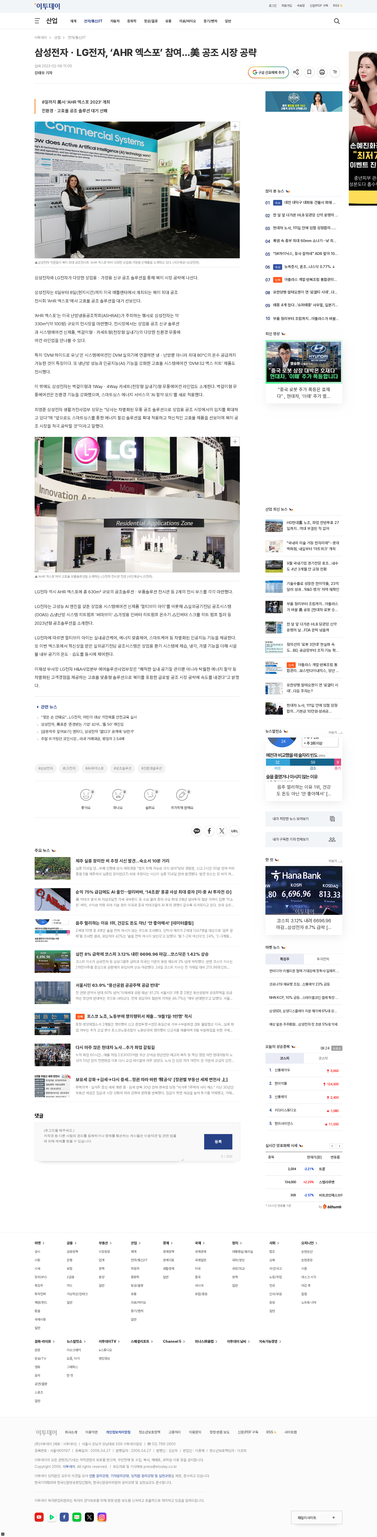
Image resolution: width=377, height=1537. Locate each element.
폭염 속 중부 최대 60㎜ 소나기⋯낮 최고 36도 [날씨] (314, 240)
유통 (168, 21)
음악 (37, 1375)
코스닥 (323, 1058)
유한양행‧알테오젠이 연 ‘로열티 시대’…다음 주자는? (312, 292)
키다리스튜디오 (285, 1110)
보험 (69, 1269)
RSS (336, 5)
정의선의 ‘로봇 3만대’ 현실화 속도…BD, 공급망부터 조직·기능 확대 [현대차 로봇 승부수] (313, 650)
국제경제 (200, 1252)
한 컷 (70, 1375)
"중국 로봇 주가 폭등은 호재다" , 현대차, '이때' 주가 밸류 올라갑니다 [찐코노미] (304, 396)
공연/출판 (41, 1384)
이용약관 (91, 1432)
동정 (272, 1302)
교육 (272, 1260)
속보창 (301, 5)
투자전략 (323, 959)
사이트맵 (290, 1432)
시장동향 (104, 1252)
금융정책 (72, 1252)
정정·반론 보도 (220, 1432)
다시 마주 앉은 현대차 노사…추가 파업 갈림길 (115, 1047)
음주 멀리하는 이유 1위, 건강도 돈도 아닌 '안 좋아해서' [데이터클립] (135, 923)
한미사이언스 (284, 1123)
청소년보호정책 (149, 1432)
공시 (37, 1252)
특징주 (284, 959)
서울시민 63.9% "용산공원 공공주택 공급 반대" (118, 985)
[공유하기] (297, 72)
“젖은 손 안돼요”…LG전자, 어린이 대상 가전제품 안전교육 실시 (89, 717)
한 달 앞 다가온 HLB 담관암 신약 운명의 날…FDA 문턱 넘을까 (320, 215)
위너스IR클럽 (204, 1341)
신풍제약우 (282, 1070)
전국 (272, 1285)
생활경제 (168, 1269)
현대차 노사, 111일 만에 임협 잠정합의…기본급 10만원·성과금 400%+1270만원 (312, 711)
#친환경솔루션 (151, 768)
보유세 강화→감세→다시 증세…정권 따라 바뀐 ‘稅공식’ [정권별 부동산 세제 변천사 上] (152, 1079)
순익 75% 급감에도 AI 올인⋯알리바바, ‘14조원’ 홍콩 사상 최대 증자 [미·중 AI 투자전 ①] (154, 892)
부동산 (103, 1243)
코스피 (284, 1058)
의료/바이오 (187, 21)
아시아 (199, 1285)
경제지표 (168, 1260)
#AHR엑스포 (94, 768)
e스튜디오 (105, 1350)
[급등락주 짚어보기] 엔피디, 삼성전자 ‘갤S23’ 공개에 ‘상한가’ (87, 731)
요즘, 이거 (73, 1358)
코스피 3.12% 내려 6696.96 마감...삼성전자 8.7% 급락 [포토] (304, 927)
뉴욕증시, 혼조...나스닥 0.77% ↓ (305, 266)
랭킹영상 (104, 1358)
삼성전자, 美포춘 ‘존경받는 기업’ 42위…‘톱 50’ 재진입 (82, 724)
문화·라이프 (43, 1341)
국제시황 (40, 1319)
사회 (272, 1243)
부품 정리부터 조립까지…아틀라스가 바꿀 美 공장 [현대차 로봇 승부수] (312, 610)
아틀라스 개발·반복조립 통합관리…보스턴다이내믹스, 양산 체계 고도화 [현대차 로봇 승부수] (313, 670)
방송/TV (40, 1358)
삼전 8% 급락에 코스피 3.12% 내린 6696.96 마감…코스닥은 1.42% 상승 (142, 954)
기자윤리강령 (120, 1476)
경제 (166, 1243)
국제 (198, 1243)
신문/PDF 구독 (319, 5)
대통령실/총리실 (242, 1252)
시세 (37, 1269)
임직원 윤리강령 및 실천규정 (151, 1476)
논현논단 (307, 1252)
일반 (228, 21)
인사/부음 (275, 1294)
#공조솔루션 (122, 768)
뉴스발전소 (74, 1341)
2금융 (70, 1277)
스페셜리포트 (140, 1341)
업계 (101, 1260)
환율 (37, 1311)
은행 (69, 1260)
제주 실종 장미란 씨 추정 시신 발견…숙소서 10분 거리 (123, 860)
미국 (198, 1269)
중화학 (131, 21)
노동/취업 (275, 1277)
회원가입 (287, 5)
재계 (73, 21)
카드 (69, 1285)
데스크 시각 (308, 1277)
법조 (272, 1252)
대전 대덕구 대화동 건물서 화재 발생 (307, 202)
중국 (198, 1277)
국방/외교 (238, 1269)
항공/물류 (151, 21)
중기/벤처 (210, 21)
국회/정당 (238, 1260)
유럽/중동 (201, 1294)
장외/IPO (41, 1277)
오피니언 (307, 1243)
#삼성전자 (45, 768)
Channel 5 (172, 1341)
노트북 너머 (308, 1302)
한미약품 (281, 1083)
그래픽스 (72, 1367)
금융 (70, 1243)
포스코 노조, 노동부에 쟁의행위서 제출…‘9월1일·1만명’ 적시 (134, 1016)
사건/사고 (275, 1269)
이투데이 (41, 37)
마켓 (38, 1243)
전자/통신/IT (93, 21)
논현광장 (307, 1260)
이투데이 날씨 (236, 1341)
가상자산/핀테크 (77, 1294)
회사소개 (71, 1432)
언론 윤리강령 (98, 1476)
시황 (37, 1260)
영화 (37, 1367)
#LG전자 (69, 768)
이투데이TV (107, 1341)
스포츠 (39, 1392)
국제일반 (200, 1260)
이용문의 (195, 1432)
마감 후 (306, 1285)
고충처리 (174, 1432)
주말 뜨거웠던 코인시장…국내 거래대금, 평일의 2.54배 (82, 739)
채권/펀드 (41, 1302)
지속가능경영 (268, 1341)
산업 (51, 21)
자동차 (115, 21)
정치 (235, 1243)
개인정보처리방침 (118, 1432)
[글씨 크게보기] (335, 72)
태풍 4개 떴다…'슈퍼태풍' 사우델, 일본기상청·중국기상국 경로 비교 (323, 305)
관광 (37, 1350)
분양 (101, 1277)
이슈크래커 (74, 1350)
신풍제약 (281, 1097)
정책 (101, 1269)
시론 (304, 1269)
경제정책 (168, 1252)
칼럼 (304, 1294)
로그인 (272, 5)
